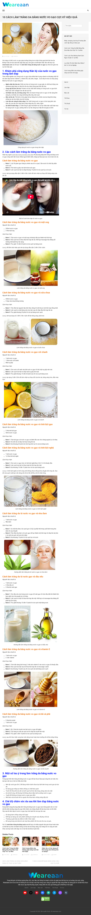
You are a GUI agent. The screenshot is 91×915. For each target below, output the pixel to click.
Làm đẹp (66, 87)
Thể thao (67, 98)
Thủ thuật (67, 103)
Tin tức (66, 109)
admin (54, 854)
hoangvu (15, 56)
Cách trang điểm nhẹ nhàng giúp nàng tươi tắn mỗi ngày (30, 849)
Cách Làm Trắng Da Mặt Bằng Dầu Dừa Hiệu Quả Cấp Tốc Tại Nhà (10, 849)
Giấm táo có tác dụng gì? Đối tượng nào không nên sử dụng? (50, 849)
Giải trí (66, 82)
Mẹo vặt (66, 93)
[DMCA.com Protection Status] (45, 899)
